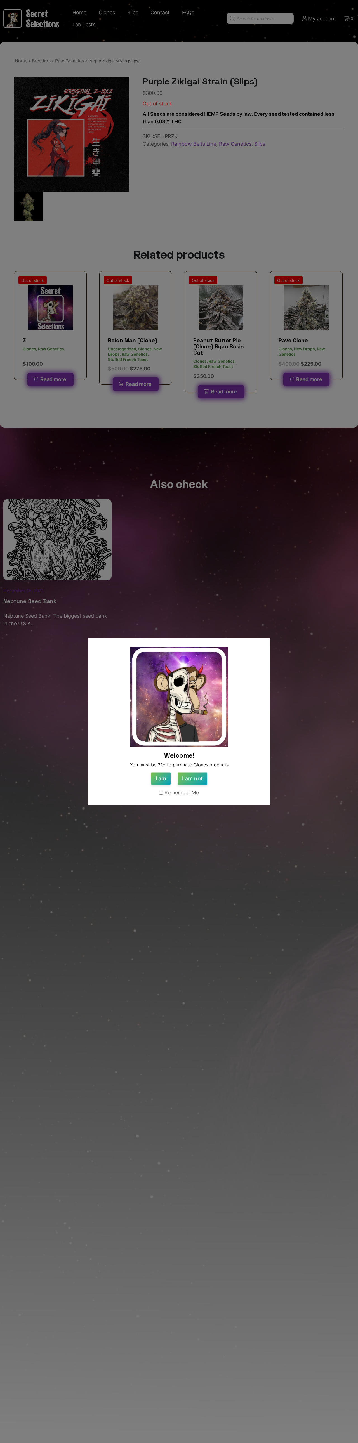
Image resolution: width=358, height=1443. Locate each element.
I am (161, 778)
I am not (192, 778)
